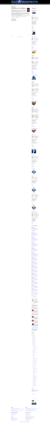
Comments (33, 394)
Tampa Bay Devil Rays (35, 261)
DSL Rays (33, 231)
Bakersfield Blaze (35, 274)
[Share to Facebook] (17, 17)
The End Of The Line (33, 304)
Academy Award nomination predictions (28, 418)
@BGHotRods (35, 123)
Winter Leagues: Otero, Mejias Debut (34, 384)
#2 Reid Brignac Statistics (35, 347)
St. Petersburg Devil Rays (35, 282)
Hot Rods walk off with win (27, 420)
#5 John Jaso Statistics (34, 363)
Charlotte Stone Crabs (35, 244)
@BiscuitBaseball (35, 69)
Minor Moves (34, 353)
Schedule (32, 26)
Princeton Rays (34, 235)
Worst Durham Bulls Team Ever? (13, 414)
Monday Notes (34, 354)
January (33, 344)
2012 (32, 333)
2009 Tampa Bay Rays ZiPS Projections (35, 350)
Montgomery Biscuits (35, 228)
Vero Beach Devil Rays (35, 249)
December (33, 336)
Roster (32, 45)
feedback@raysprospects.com (34, 390)
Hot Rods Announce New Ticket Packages (35, 379)
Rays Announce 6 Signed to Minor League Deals (35, 378)
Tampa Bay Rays (34, 227)
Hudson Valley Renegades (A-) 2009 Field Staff (35, 377)
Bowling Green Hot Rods (35, 234)
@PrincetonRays (35, 163)
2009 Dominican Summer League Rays (35, 385)
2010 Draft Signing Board (34, 307)
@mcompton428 (37, 122)
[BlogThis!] (16, 17)
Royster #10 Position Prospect (34, 380)
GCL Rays (33, 230)
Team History (33, 48)
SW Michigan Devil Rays (35, 259)
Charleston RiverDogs (35, 267)
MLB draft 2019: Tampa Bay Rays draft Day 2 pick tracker (15, 408)
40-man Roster (33, 25)
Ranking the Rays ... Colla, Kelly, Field (28, 415)
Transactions (33, 98)
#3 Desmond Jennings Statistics (34, 351)
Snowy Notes (34, 349)
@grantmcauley (36, 95)
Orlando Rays (34, 270)
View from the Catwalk (12, 409)
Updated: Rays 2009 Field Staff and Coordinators (35, 372)
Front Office (33, 27)
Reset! (11, 415)
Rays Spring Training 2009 (35, 346)
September (34, 338)
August (33, 339)
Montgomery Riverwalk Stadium (34, 72)
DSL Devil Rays (34, 256)
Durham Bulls (34, 238)
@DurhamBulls (35, 44)
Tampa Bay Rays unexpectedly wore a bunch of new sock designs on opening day (31, 408)
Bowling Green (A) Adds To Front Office (35, 367)
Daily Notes (33, 357)
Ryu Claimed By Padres (34, 361)
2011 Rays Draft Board (33, 303)
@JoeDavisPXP (36, 68)
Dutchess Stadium (33, 146)
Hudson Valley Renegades (35, 229)
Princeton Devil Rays (35, 255)
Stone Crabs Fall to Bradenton (13, 420)
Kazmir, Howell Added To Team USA (35, 362)
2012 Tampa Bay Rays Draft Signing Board (35, 313)
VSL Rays (33, 241)
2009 (32, 335)
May (33, 341)
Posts (32, 393)
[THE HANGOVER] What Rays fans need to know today (29, 409)
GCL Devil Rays (34, 291)
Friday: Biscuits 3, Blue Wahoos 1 (28, 414)
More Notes (33, 356)
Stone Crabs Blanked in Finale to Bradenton (14, 418)
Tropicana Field (33, 28)
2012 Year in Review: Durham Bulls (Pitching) (36, 323)
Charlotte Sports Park (33, 99)
